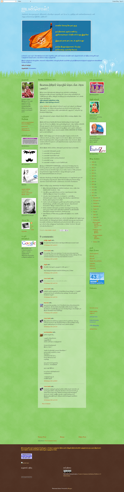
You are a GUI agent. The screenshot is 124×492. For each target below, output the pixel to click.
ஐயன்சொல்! (35, 8)
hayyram (46, 303)
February (95, 220)
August (95, 209)
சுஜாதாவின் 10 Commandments (26, 129)
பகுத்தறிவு (92, 263)
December (96, 198)
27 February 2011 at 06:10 (50, 313)
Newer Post (42, 437)
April (94, 214)
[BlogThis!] (62, 230)
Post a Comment (46, 403)
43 (94, 277)
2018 (93, 176)
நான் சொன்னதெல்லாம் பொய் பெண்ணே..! (28, 123)
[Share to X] (64, 230)
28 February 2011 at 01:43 (50, 326)
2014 (93, 187)
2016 (93, 181)
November (96, 200)
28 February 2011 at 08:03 (50, 381)
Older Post (82, 437)
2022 (93, 167)
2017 (93, 179)
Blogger (70, 488)
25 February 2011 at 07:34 (50, 283)
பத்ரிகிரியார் (46, 106)
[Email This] (60, 230)
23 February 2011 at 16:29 (50, 259)
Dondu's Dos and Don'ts (96, 261)
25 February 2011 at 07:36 (50, 297)
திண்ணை (92, 266)
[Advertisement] (62, 421)
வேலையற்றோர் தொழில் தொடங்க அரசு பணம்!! (97, 225)
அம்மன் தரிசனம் (94, 253)
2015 (93, 184)
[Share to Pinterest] (67, 230)
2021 (93, 170)
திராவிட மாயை (25, 194)
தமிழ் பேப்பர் (93, 268)
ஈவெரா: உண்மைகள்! (27, 193)
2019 (93, 173)
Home (62, 437)
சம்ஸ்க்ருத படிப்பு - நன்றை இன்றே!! (97, 231)
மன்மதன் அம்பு (93, 316)
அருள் (45, 264)
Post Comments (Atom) (51, 441)
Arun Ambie (47, 250)
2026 (93, 162)
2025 (93, 165)
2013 (93, 190)
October (95, 203)
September (96, 206)
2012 (93, 193)
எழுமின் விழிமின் (26, 189)
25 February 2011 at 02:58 (50, 273)
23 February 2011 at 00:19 (50, 245)
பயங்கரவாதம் (25, 191)
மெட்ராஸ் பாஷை (94, 308)
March (95, 217)
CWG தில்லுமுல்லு (94, 325)
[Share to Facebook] (66, 230)
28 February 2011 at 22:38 (50, 400)
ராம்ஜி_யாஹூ (47, 240)
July (94, 212)
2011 (93, 195)
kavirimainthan (48, 332)
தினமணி (92, 258)
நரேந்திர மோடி (93, 329)
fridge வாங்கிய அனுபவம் (93, 312)
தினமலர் (92, 256)
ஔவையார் (25, 126)
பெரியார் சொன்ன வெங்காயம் (94, 321)
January (95, 242)
